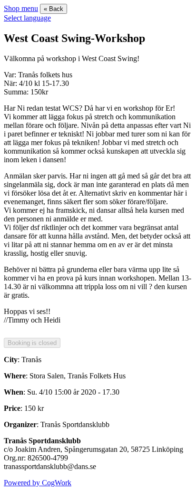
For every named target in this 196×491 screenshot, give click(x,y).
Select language (27, 18)
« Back (53, 8)
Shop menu (21, 8)
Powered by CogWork (37, 483)
